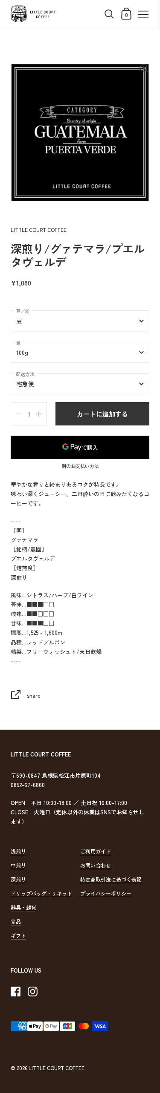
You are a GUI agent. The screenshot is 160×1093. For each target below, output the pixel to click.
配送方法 (25, 374)
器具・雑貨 (23, 907)
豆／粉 (23, 311)
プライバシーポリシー (105, 893)
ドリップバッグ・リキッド (41, 893)
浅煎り (18, 851)
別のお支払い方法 (80, 466)
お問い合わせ (95, 865)
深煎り (18, 879)
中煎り (18, 865)
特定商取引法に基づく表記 (111, 879)
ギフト (18, 935)
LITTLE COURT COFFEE (56, 1067)
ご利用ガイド (95, 851)
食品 (16, 921)
